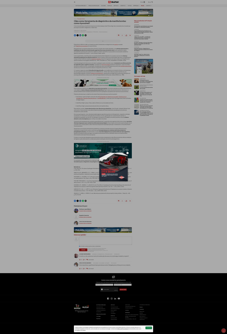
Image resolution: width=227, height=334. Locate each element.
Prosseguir (148, 327)
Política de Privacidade (122, 328)
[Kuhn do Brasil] (113, 167)
